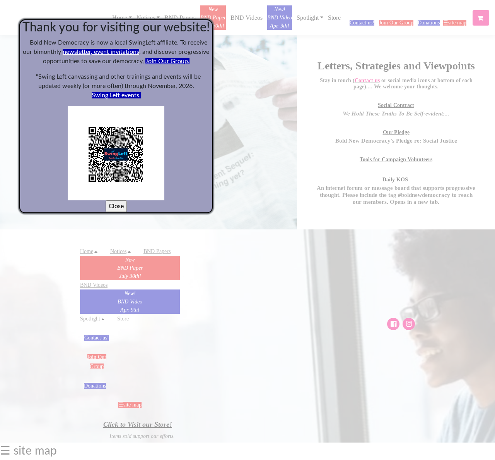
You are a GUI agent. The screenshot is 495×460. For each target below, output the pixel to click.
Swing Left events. (116, 95)
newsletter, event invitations (101, 52)
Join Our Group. (167, 61)
